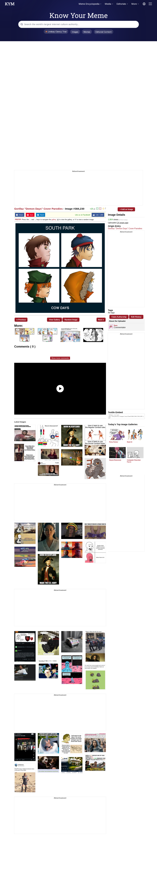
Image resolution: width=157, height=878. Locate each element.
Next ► (101, 320)
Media (108, 4)
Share (20, 215)
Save (31, 215)
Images (75, 32)
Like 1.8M (99, 215)
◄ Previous (21, 320)
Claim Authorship (118, 317)
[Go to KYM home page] (9, 4)
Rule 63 (129, 442)
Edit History (136, 317)
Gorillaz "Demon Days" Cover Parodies (38, 208)
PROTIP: (18, 219)
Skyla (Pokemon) (115, 460)
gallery (54, 219)
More (134, 4)
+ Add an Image (126, 209)
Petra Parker (113, 442)
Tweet (41, 215)
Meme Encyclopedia (89, 4)
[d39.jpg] (60, 268)
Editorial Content (104, 32)
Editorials (121, 4)
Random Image (71, 320)
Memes (87, 32)
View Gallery (54, 320)
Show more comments (60, 358)
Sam (115, 325)
